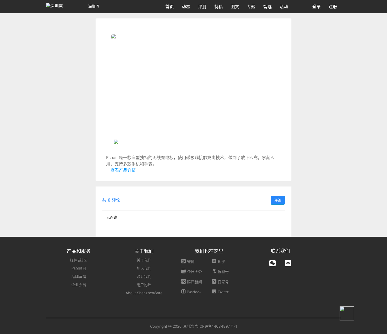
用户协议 (144, 284)
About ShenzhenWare (144, 293)
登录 (316, 6)
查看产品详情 (122, 170)
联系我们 (144, 276)
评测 (202, 6)
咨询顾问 (78, 268)
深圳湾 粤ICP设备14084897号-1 (210, 326)
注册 (333, 6)
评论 (277, 200)
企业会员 (78, 284)
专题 (251, 6)
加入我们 (144, 268)
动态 (186, 6)
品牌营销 (78, 276)
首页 (169, 6)
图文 (235, 6)
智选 (267, 6)
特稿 (218, 6)
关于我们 (144, 260)
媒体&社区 (78, 260)
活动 (284, 6)
